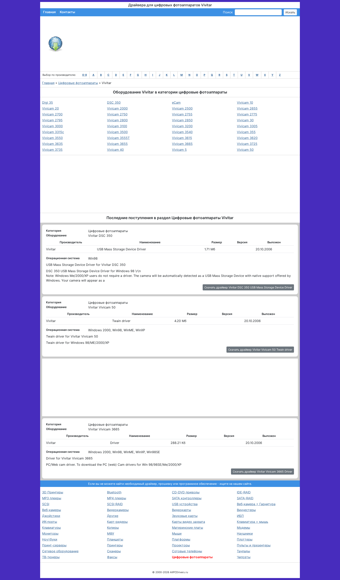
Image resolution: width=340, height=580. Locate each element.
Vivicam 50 (245, 150)
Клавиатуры (51, 528)
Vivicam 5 (179, 150)
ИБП (240, 516)
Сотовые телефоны (187, 551)
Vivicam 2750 (117, 114)
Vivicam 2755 (182, 114)
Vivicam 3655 (117, 144)
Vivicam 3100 (117, 126)
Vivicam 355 (246, 132)
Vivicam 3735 (52, 150)
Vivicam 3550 (52, 138)
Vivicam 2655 (247, 108)
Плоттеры (244, 539)
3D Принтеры (52, 492)
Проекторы (181, 545)
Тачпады (243, 551)
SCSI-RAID (115, 504)
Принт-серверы (54, 545)
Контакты (67, 12)
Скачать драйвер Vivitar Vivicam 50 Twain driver (260, 349)
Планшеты (115, 539)
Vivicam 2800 (117, 120)
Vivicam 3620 (247, 138)
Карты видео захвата (188, 522)
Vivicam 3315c (53, 132)
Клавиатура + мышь (252, 522)
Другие (112, 516)
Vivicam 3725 (247, 144)
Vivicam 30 (245, 120)
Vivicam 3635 (52, 144)
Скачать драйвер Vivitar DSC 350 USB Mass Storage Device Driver (248, 287)
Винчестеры (246, 510)
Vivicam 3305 (247, 126)
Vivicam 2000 (117, 108)
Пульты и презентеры (254, 545)
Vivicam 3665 (182, 144)
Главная (49, 12)
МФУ (110, 533)
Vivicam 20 (50, 108)
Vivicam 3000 (52, 126)
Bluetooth (114, 492)
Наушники (245, 533)
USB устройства (185, 504)
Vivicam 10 (245, 102)
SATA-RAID (245, 498)
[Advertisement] (183, 43)
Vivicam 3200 (182, 126)
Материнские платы (187, 528)
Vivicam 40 (115, 150)
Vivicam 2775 (247, 114)
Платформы (181, 539)
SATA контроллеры (186, 498)
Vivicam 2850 (182, 120)
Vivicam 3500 (117, 132)
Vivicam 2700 (52, 114)
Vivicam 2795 (52, 120)
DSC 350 (114, 102)
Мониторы (50, 533)
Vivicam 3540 (182, 132)
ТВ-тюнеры (51, 557)
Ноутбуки (49, 539)
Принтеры (115, 545)
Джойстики (51, 516)
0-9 (84, 74)
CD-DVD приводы (186, 492)
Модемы (243, 528)
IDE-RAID (244, 492)
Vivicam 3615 (182, 138)
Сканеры (114, 551)
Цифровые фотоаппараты (78, 83)
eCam (176, 102)
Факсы (112, 557)
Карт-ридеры (117, 522)
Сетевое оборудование (60, 551)
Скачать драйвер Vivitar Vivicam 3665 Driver (262, 471)
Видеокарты (181, 510)
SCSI (45, 504)
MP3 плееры (51, 498)
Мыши (177, 533)
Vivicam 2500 (182, 108)
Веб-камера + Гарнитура (256, 504)
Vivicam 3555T (118, 138)
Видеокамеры (118, 510)
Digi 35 (47, 102)
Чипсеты (243, 557)
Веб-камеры (51, 510)
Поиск (228, 12)
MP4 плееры (116, 498)
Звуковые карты (185, 516)
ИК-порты (49, 522)
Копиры (113, 528)
